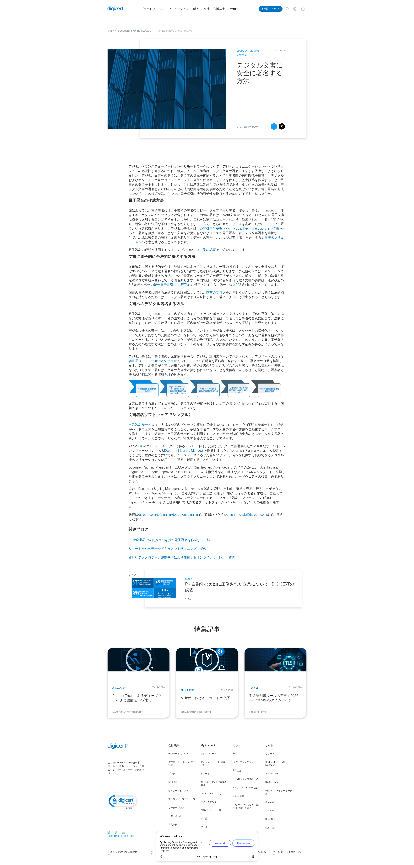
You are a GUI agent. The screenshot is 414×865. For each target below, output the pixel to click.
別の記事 (209, 250)
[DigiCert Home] (115, 8)
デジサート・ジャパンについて (182, 764)
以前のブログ (216, 292)
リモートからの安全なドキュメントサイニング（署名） (169, 549)
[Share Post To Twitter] (281, 127)
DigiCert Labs (272, 782)
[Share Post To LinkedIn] (274, 127)
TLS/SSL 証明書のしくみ (246, 779)
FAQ (235, 753)
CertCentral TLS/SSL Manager (276, 764)
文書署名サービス (141, 425)
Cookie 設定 (261, 853)
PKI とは (237, 770)
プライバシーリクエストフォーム (288, 853)
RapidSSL (270, 819)
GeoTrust (270, 827)
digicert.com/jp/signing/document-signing (168, 514)
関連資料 (220, 9)
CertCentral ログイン (211, 793)
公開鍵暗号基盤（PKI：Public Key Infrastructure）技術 (239, 228)
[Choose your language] (295, 8)
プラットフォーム (152, 9)
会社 (206, 9)
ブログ (171, 773)
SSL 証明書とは (241, 796)
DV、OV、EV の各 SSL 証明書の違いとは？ (246, 806)
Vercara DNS (271, 773)
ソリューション (178, 9)
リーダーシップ (176, 807)
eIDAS (237, 285)
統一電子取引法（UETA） (172, 285)
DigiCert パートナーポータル (278, 792)
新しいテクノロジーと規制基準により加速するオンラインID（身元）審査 (182, 557)
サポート (236, 9)
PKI (140, 446)
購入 (196, 9)
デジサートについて (178, 753)
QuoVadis (270, 802)
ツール (204, 827)
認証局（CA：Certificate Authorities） (155, 361)
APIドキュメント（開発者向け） (214, 784)
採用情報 (172, 782)
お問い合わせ (270, 9)
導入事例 (172, 824)
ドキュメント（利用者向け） (213, 764)
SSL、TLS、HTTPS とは (245, 787)
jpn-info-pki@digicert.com (248, 514)
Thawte (269, 810)
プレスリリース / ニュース (181, 799)
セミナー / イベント (178, 790)
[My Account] (303, 8)
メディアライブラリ (243, 762)
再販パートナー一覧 (211, 809)
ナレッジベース (209, 753)
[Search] (287, 8)
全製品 (204, 818)
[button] (123, 801)
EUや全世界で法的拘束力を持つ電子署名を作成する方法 (169, 540)
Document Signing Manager (184, 450)
